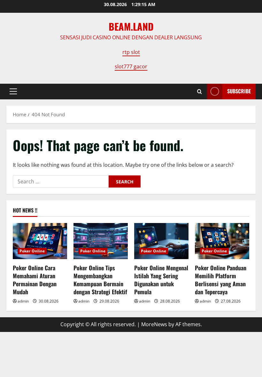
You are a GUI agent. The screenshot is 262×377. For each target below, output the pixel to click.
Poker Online (32, 251)
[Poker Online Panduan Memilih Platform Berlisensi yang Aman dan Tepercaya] (222, 241)
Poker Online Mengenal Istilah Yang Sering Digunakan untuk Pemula (161, 280)
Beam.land (131, 26)
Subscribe (239, 91)
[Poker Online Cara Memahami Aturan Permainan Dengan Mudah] (40, 241)
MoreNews (154, 324)
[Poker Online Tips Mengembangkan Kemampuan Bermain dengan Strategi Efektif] (100, 241)
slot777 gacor (131, 66)
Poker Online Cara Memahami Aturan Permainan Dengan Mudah (35, 280)
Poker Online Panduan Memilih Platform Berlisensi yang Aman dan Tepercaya (220, 280)
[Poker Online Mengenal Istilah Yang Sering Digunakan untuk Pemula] (161, 241)
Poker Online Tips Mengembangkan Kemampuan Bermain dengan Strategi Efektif (100, 280)
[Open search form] (199, 91)
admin (23, 301)
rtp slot (131, 52)
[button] (13, 91)
